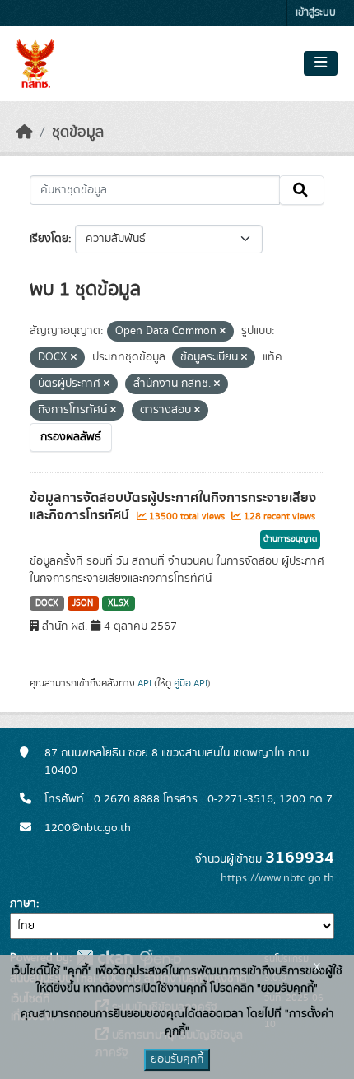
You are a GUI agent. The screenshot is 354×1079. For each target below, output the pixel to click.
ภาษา (23, 903)
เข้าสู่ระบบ (316, 13)
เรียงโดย (49, 238)
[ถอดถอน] (223, 331)
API (144, 683)
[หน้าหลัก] (24, 132)
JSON (82, 603)
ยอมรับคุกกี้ (177, 1059)
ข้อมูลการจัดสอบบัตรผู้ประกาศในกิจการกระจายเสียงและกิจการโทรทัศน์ (173, 506)
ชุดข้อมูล (78, 132)
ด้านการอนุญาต (290, 539)
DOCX (46, 603)
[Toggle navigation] (321, 63)
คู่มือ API (190, 683)
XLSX (118, 603)
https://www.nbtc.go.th (277, 878)
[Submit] (301, 190)
